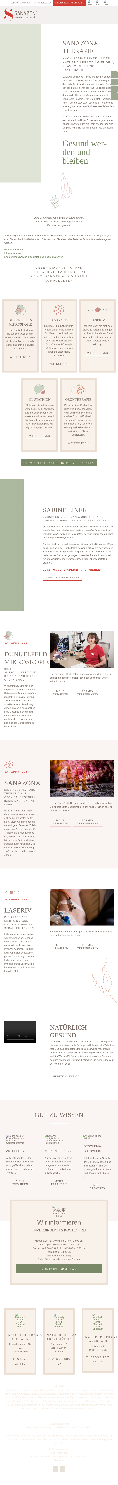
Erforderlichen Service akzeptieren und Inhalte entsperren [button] (33, 257)
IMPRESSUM (64, 1427)
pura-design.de (47, 1427)
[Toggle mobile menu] (112, 9)
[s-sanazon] (20, 1315)
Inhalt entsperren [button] (12, 253)
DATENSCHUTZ (82, 1427)
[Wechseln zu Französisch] (106, 3)
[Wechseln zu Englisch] (98, 3)
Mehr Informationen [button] (14, 249)
